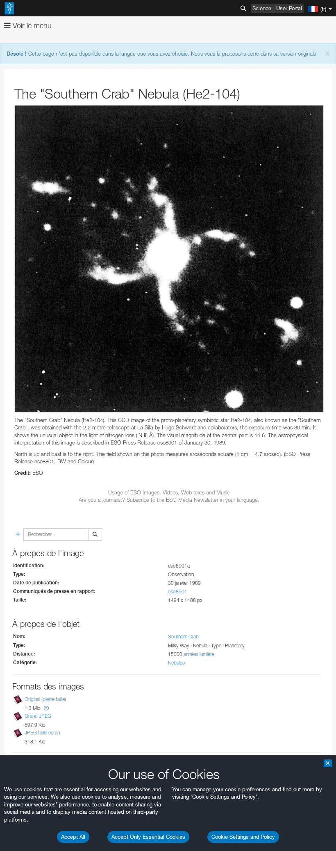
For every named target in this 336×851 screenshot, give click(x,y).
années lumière (199, 654)
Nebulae (176, 663)
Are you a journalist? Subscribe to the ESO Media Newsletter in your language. (169, 499)
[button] (46, 708)
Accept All (73, 836)
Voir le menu (31, 25)
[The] (169, 259)
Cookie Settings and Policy (243, 836)
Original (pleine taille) (45, 699)
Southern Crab (183, 636)
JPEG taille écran (42, 733)
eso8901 (177, 591)
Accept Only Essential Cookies (148, 836)
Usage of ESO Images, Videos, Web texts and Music (169, 492)
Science (261, 8)
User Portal (289, 8)
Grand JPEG (38, 716)
